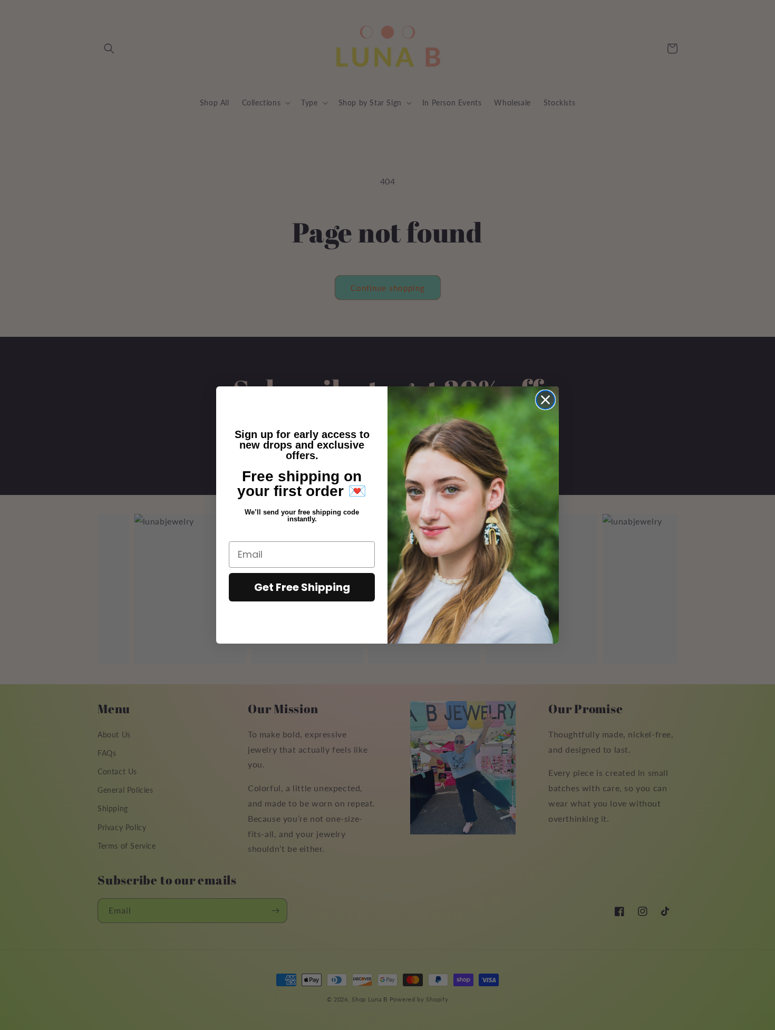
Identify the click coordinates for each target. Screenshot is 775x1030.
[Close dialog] (545, 400)
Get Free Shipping (302, 587)
